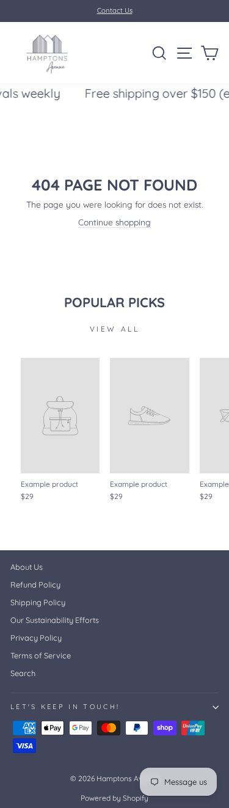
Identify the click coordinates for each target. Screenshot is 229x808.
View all (115, 328)
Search (22, 673)
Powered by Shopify (114, 798)
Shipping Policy (37, 602)
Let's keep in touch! (65, 706)
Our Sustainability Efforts (54, 620)
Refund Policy (35, 584)
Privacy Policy (36, 637)
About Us (26, 567)
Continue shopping (114, 222)
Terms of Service (40, 655)
